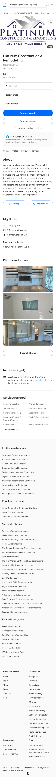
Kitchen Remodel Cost (11, 626)
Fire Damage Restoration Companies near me (21, 548)
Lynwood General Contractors (15, 485)
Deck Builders (35, 736)
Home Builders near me (12, 544)
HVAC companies (36, 698)
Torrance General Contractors (15, 459)
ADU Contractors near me (13, 590)
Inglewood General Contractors (15, 476)
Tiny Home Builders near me (14, 586)
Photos (15, 151)
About (6, 151)
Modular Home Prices (11, 656)
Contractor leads (36, 745)
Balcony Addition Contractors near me (18, 573)
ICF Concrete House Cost (13, 652)
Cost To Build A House (11, 648)
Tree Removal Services (38, 723)
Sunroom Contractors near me (15, 612)
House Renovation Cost (12, 643)
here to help (41, 380)
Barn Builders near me (11, 578)
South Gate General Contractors (16, 489)
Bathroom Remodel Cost (12, 630)
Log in (5, 680)
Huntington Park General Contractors (18, 493)
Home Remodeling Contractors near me (19, 539)
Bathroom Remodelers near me (15, 531)
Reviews (25, 151)
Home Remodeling (37, 710)
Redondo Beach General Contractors (18, 472)
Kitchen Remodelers (37, 719)
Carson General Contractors (14, 463)
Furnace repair (35, 706)
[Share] (50, 21)
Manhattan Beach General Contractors (18, 481)
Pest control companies (39, 727)
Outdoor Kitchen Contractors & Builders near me (22, 561)
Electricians (34, 685)
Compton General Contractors (15, 468)
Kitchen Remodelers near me (14, 535)
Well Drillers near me (10, 556)
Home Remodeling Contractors (24, 13)
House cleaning (35, 693)
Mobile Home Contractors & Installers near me (21, 607)
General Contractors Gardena (15, 516)
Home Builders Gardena (12, 512)
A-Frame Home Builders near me (16, 595)
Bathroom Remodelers (38, 715)
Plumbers (33, 680)
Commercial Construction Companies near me (22, 603)
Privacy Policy (43, 767)
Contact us (7, 693)
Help (5, 698)
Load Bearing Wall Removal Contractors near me (22, 569)
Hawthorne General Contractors (16, 455)
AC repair (33, 702)
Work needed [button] (11, 103)
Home (5, 13)
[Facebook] (28, 773)
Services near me (10, 754)
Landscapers (34, 689)
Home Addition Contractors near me (17, 565)
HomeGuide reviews (37, 756)
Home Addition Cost (10, 639)
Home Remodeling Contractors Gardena (19, 508)
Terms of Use (28, 767)
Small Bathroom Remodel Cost (15, 635)
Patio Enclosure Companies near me (17, 599)
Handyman (33, 676)
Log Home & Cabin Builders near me (17, 582)
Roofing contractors (37, 732)
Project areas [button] (11, 94)
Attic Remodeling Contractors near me (18, 552)
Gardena (45, 13)
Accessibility (8, 770)
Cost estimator (9, 749)
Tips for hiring (8, 745)
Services (35, 151)
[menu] (4, 4)
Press (5, 689)
